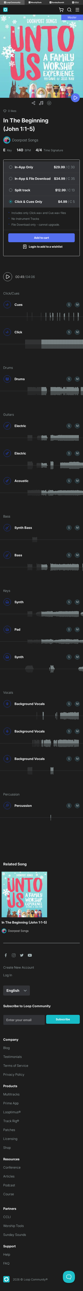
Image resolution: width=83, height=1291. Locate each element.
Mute (77, 304)
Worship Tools (13, 1226)
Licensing (10, 1139)
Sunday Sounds (14, 1235)
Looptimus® (12, 1112)
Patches (9, 1130)
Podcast (9, 1185)
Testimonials (12, 1057)
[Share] (33, 103)
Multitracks (11, 1094)
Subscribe (63, 1019)
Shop (7, 1148)
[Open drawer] (77, 9)
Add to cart (41, 237)
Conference (12, 1167)
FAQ (6, 1263)
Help (6, 1254)
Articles (9, 1176)
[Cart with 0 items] (61, 9)
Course (8, 1194)
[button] (41, 103)
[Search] (69, 9)
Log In (7, 975)
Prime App (11, 1103)
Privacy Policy (13, 1074)
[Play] (75, 97)
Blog (6, 1048)
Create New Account (18, 967)
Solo (69, 304)
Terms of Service (15, 1066)
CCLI (7, 1217)
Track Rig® (11, 1121)
